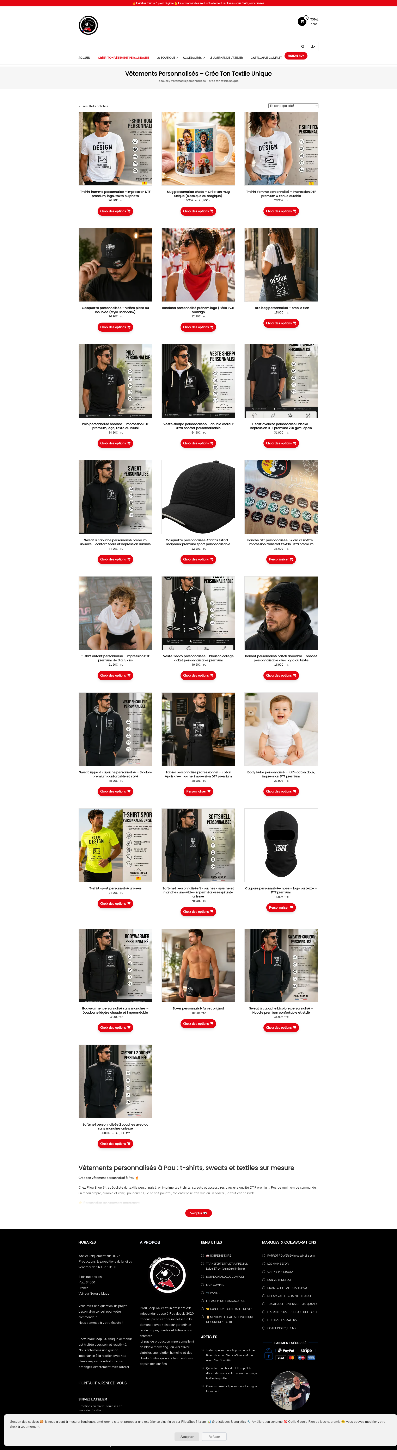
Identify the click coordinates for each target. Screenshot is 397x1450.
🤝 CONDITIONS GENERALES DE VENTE (230, 1309)
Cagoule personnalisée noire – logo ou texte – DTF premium (281, 890)
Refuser (214, 1437)
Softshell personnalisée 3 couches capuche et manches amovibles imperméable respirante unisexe (198, 892)
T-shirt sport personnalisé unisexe (115, 888)
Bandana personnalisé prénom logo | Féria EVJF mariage (198, 310)
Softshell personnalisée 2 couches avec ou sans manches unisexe (115, 1126)
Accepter (187, 1437)
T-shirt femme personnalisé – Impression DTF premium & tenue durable (281, 193)
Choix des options (113, 211)
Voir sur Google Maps (94, 1293)
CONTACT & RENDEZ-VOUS (103, 1383)
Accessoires (192, 58)
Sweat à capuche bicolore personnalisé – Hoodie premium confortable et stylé (281, 1010)
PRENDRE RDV (296, 55)
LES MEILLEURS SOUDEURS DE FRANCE (292, 1312)
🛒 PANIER (213, 1292)
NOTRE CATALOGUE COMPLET (225, 1276)
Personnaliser (279, 559)
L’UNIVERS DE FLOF (279, 1279)
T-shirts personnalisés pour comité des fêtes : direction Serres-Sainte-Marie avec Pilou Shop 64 (231, 1355)
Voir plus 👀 (198, 1213)
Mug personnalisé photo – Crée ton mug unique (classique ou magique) (198, 193)
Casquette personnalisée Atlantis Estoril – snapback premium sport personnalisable (198, 542)
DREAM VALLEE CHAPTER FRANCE (289, 1295)
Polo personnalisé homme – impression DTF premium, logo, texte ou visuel (115, 426)
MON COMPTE (215, 1284)
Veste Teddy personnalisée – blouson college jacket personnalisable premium (198, 658)
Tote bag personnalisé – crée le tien (281, 308)
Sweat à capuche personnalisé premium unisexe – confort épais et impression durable (115, 542)
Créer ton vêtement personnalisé (123, 58)
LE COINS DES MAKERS (282, 1320)
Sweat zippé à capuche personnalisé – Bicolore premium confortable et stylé (115, 774)
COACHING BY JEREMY (281, 1328)
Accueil (84, 58)
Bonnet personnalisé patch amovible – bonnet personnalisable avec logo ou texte (281, 658)
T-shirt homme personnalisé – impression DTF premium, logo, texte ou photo (115, 193)
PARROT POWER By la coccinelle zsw (291, 1255)
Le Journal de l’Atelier (226, 58)
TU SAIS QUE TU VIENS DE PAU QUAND (292, 1304)
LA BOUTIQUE (166, 58)
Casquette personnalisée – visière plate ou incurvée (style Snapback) (115, 310)
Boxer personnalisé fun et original (198, 1008)
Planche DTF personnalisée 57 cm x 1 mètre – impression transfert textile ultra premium (281, 542)
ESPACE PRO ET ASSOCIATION (225, 1300)
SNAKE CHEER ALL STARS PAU (287, 1287)
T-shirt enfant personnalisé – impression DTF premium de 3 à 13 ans (115, 658)
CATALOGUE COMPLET (266, 58)
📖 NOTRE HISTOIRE (218, 1255)
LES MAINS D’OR (278, 1263)
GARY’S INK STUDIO (280, 1271)
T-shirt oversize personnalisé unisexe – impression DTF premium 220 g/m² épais (281, 426)
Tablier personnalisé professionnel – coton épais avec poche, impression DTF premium (198, 774)
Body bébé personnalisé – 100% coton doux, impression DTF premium (281, 774)
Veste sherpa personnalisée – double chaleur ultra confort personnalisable (198, 426)
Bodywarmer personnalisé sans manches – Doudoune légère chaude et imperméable (115, 1010)
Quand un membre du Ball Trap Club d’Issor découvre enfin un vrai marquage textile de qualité (231, 1373)
